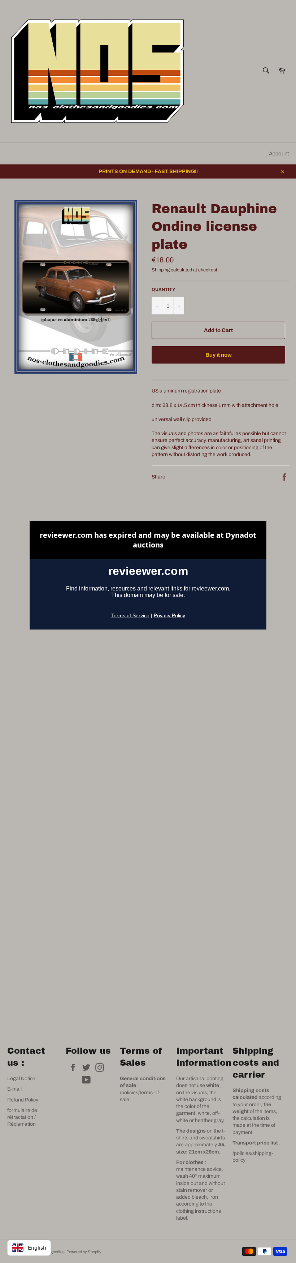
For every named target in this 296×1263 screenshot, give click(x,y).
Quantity (163, 289)
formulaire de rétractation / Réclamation (22, 1117)
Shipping (161, 269)
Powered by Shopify (83, 1252)
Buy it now (218, 355)
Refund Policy (22, 1100)
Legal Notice (21, 1078)
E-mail (14, 1089)
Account (279, 153)
